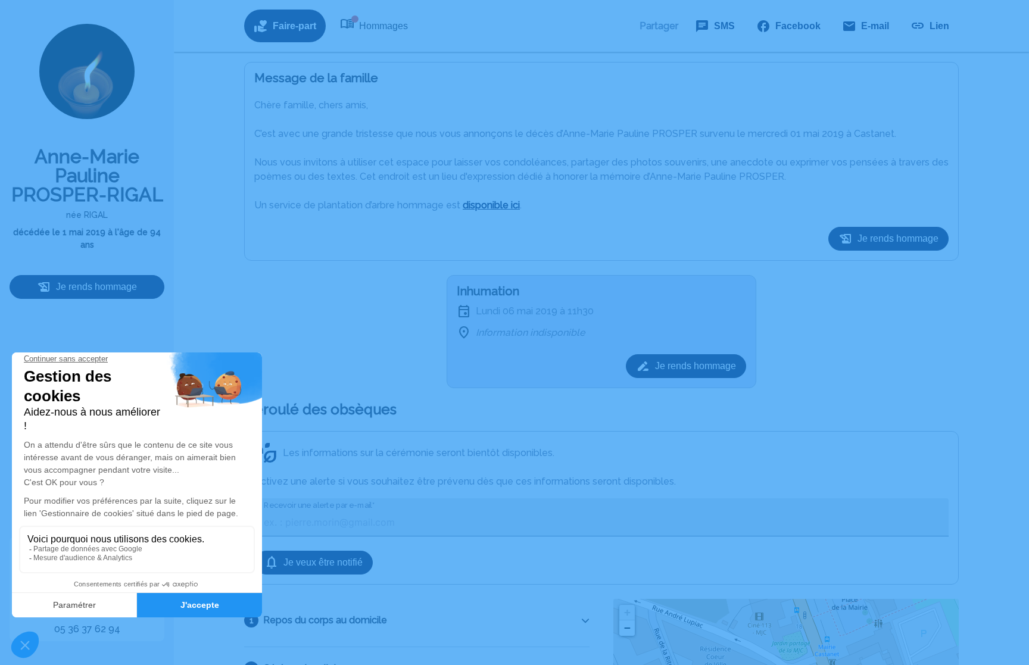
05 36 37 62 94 (87, 629)
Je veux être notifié (323, 562)
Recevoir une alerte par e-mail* (319, 505)
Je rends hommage (96, 287)
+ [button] (627, 612)
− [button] (627, 628)
